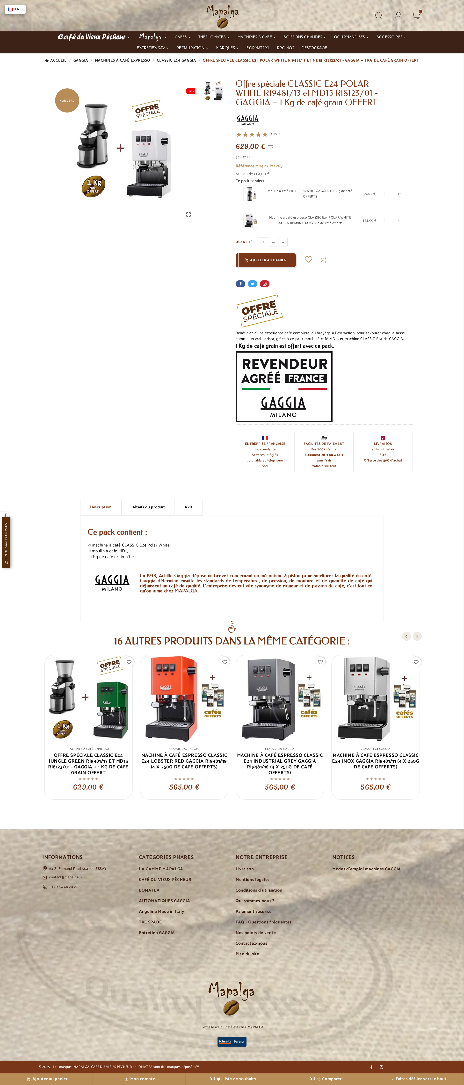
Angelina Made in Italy (161, 911)
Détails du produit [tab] (148, 507)
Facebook (240, 283)
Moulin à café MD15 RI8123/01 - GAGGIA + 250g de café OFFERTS (310, 193)
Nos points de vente (256, 932)
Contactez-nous (251, 943)
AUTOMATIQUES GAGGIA (164, 901)
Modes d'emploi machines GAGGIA (366, 869)
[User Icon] (398, 16)
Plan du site (247, 954)
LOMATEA (149, 890)
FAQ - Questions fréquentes (263, 922)
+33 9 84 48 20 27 (63, 887)
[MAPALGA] (152, 36)
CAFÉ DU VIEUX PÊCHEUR (165, 879)
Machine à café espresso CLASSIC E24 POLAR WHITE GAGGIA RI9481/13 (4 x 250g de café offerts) (310, 220)
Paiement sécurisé (254, 911)
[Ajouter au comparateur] (323, 260)
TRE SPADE (150, 922)
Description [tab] (101, 507)
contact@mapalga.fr (65, 877)
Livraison (245, 869)
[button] (15, 9)
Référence (245, 166)
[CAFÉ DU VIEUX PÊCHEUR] (93, 36)
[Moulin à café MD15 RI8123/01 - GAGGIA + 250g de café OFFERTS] (251, 194)
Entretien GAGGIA (157, 932)
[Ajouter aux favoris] (308, 260)
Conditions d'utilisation (259, 890)
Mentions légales (252, 879)
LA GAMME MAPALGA (161, 869)
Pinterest (264, 283)
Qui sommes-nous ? (255, 901)
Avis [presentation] (189, 507)
